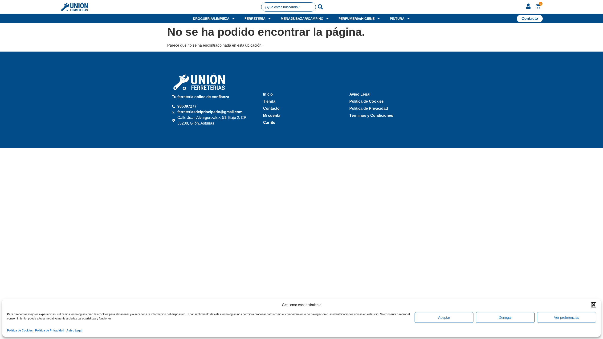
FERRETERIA (254, 18)
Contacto (271, 108)
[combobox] (288, 6)
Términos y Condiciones (371, 115)
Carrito (269, 123)
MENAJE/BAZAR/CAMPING (302, 18)
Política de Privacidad (49, 330)
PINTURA (397, 18)
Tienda (269, 101)
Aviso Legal (74, 330)
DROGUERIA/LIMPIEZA (211, 18)
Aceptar (444, 317)
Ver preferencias (566, 317)
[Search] (320, 6)
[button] (593, 305)
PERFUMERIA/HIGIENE (356, 18)
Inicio (268, 94)
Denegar (505, 317)
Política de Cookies (20, 330)
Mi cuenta (271, 115)
